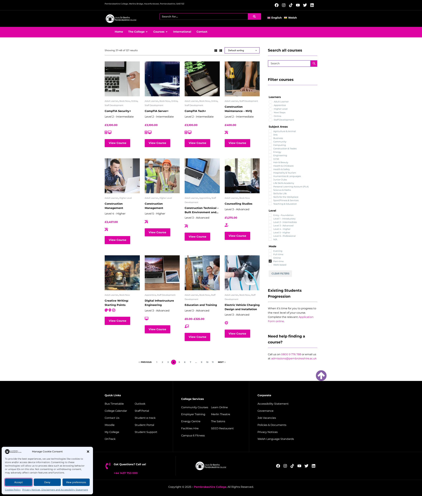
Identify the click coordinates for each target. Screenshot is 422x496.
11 (213, 362)
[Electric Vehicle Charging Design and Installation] (242, 272)
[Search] (254, 16)
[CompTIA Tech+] (202, 78)
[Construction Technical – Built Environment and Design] (202, 175)
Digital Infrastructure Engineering (159, 303)
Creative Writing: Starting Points (116, 303)
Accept (18, 482)
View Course (117, 143)
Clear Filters (280, 273)
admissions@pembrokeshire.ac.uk (294, 358)
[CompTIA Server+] (162, 78)
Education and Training (201, 305)
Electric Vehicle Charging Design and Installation (242, 307)
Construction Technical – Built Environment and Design (202, 210)
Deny (47, 482)
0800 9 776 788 (291, 354)
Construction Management (114, 206)
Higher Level (125, 198)
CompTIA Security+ (118, 111)
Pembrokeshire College (210, 486)
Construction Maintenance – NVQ (238, 109)
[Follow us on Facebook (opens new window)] (277, 5)
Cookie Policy (13, 489)
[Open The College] (146, 32)
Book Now (124, 101)
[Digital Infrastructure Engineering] (162, 272)
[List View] (221, 50)
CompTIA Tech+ (195, 111)
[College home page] (121, 18)
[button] (88, 451)
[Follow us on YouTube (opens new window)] (299, 5)
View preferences (76, 482)
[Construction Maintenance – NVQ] (242, 78)
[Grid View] (216, 50)
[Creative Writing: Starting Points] (122, 272)
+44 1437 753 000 (126, 473)
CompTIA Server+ (157, 111)
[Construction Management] (122, 175)
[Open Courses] (166, 32)
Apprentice (204, 198)
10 (207, 362)
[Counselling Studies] (242, 175)
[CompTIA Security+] (122, 78)
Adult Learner (111, 101)
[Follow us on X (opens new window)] (306, 5)
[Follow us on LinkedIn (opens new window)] (313, 5)
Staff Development (114, 105)
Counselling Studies (238, 203)
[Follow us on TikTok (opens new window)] (292, 5)
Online (134, 101)
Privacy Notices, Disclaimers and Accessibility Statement (55, 489)
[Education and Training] (202, 272)
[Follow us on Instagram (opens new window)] (284, 5)
